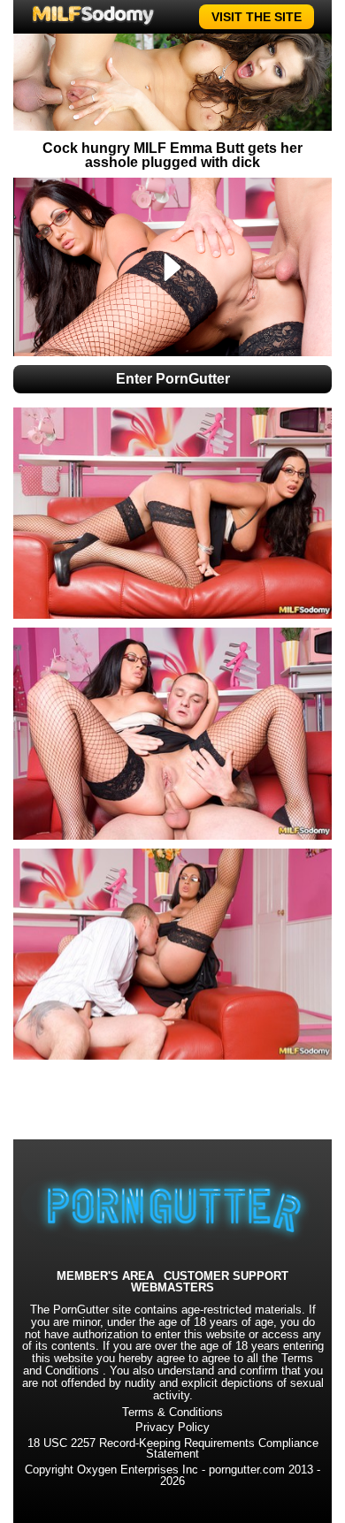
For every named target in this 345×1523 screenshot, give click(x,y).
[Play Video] (173, 267)
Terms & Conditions (172, 1412)
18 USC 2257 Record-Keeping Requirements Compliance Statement (172, 1449)
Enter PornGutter (173, 378)
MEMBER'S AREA (105, 1277)
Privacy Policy (172, 1427)
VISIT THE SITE (256, 17)
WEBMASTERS (172, 1288)
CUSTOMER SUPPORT (226, 1277)
